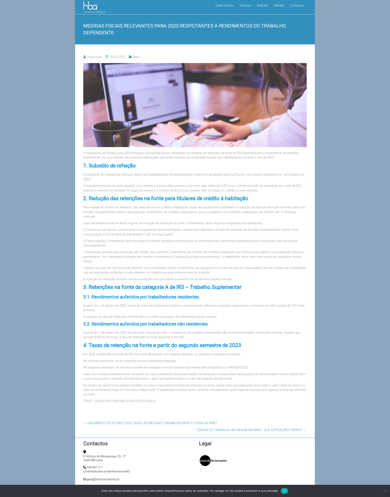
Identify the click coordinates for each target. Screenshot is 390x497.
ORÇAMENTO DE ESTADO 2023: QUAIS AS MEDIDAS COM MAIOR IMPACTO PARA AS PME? (150, 423)
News (136, 56)
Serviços (245, 5)
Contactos (297, 5)
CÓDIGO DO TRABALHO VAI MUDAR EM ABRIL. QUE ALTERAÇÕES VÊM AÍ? (252, 430)
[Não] (385, 491)
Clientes (279, 5)
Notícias (262, 5)
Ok (284, 490)
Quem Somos (225, 5)
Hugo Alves (94, 56)
